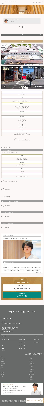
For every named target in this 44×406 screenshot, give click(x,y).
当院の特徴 (3, 361)
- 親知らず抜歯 (31, 363)
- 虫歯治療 (30, 358)
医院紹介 (2, 365)
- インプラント (31, 369)
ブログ (2, 376)
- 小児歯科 (30, 371)
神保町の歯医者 (4, 327)
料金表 (2, 367)
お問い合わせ (3, 374)
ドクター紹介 (3, 359)
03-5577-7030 (6, 319)
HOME (2, 14)
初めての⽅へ (3, 363)
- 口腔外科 (30, 377)
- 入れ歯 (30, 376)
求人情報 (2, 372)
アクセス (5, 14)
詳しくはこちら (36, 272)
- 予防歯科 (30, 379)
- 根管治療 (30, 361)
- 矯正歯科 (30, 366)
